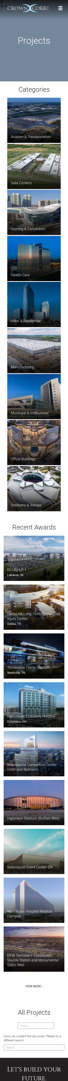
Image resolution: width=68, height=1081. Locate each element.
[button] (34, 986)
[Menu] (60, 8)
